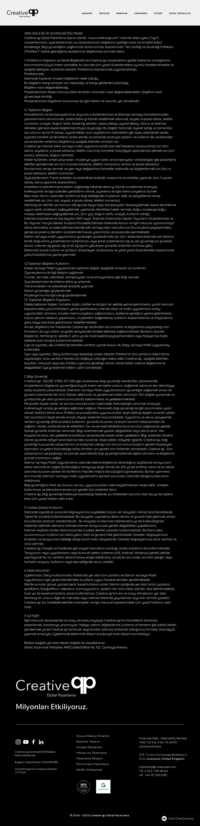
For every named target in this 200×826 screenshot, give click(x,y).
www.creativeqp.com (103, 38)
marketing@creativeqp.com (157, 767)
